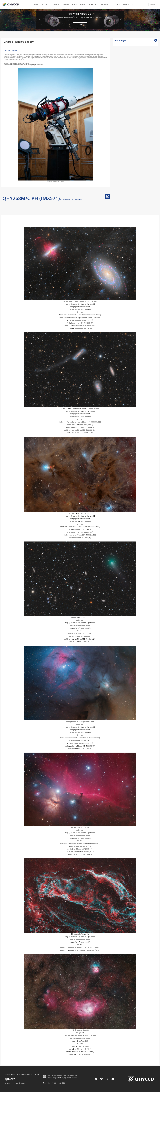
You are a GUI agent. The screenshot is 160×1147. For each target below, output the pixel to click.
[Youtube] (112, 1079)
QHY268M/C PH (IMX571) (31, 198)
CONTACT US (128, 4)
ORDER (82, 4)
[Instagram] (107, 1079)
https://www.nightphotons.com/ (20, 63)
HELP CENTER (115, 4)
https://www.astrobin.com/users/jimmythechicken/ (26, 65)
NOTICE (74, 4)
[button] (77, 28)
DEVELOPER (104, 4)
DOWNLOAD (92, 4)
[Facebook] (95, 1079)
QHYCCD (10, 1079)
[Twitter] (101, 1079)
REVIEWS (66, 4)
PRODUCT (44, 4)
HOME (36, 4)
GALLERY (57, 4)
